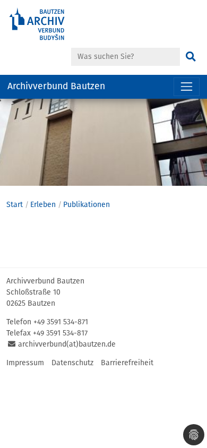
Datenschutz (72, 362)
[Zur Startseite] (47, 24)
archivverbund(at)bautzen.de (67, 344)
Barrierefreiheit (127, 362)
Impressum (25, 362)
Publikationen (86, 204)
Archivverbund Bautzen (56, 86)
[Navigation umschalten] (187, 86)
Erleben (43, 204)
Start (14, 204)
